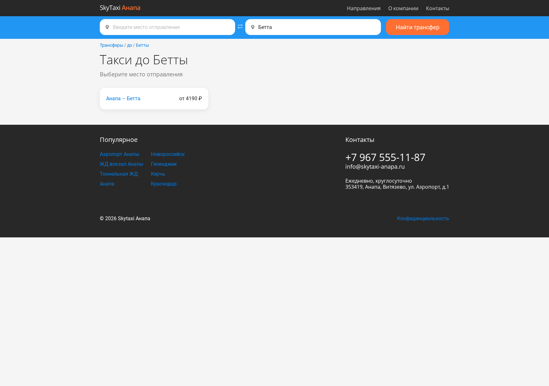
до (129, 45)
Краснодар (164, 184)
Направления (364, 8)
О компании (403, 8)
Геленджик (164, 164)
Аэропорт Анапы (119, 154)
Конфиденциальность (423, 218)
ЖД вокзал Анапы (121, 164)
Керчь (158, 174)
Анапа (107, 184)
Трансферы (111, 45)
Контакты (437, 8)
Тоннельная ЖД (119, 174)
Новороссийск (168, 154)
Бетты (142, 45)
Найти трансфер (417, 27)
